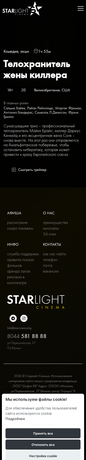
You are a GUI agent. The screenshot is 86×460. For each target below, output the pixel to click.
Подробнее (15, 418)
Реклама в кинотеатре (17, 279)
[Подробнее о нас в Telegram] (13, 318)
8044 (27, 336)
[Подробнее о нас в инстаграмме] (23, 318)
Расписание (17, 222)
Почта (47, 265)
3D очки (49, 234)
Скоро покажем (20, 228)
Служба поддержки (23, 253)
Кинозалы (51, 228)
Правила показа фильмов (20, 262)
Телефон (50, 259)
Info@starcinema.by (19, 328)
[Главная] (22, 8)
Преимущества (55, 222)
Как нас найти (54, 253)
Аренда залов (18, 271)
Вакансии (51, 271)
